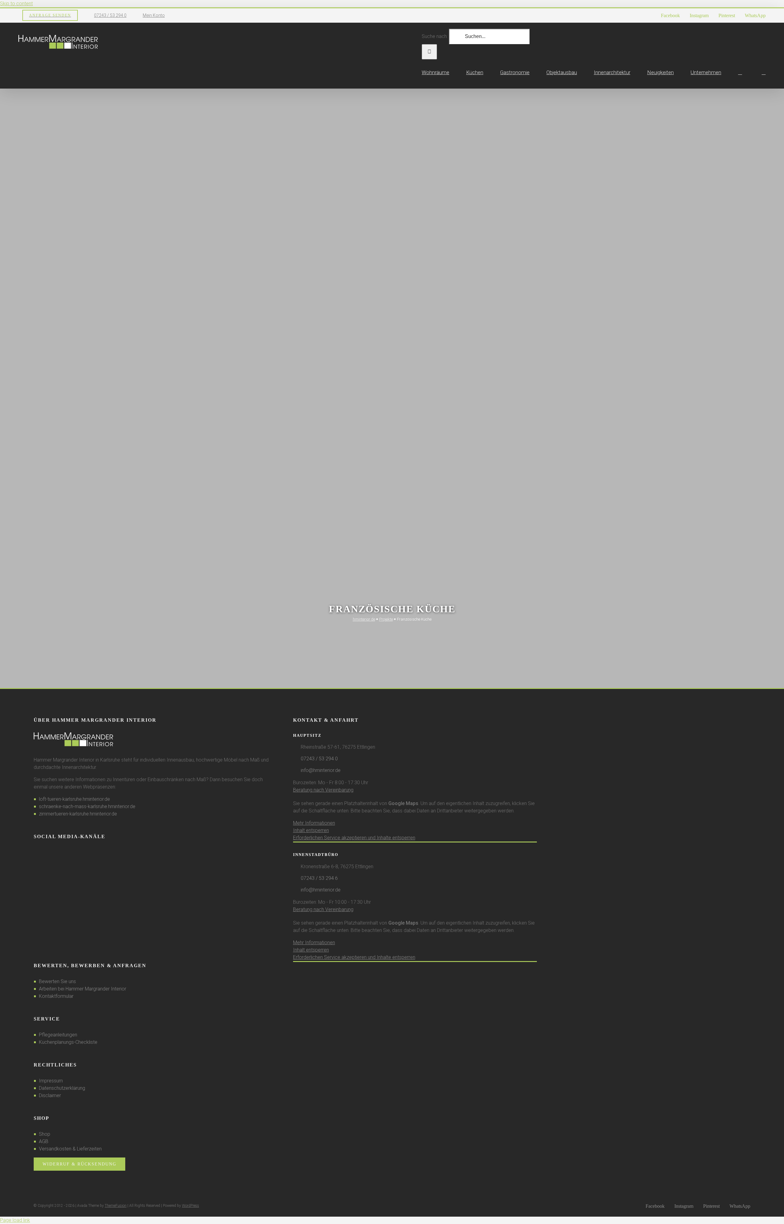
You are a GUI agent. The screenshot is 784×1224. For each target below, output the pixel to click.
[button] (764, 72)
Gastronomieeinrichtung (36, 604)
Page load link (15, 1220)
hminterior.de (364, 619)
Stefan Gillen (27, 613)
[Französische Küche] (77, 452)
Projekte (386, 619)
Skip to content (16, 3)
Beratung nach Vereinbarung (323, 790)
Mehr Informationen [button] (314, 823)
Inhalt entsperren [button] (311, 830)
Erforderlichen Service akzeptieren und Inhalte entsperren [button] (354, 838)
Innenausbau (69, 604)
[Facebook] (35, 852)
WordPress (190, 1205)
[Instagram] (44, 852)
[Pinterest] (52, 852)
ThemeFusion (115, 1205)
